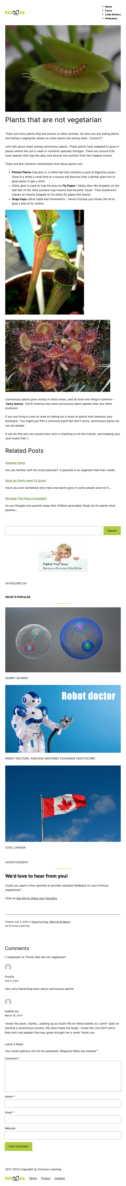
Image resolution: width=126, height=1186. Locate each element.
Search (112, 530)
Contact (59, 1178)
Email (9, 1112)
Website (10, 1128)
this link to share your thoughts (36, 898)
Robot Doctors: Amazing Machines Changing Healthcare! (50, 758)
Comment (12, 1058)
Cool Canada (15, 847)
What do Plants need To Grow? (25, 480)
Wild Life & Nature (60, 921)
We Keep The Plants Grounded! (26, 498)
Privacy (46, 1178)
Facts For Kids (40, 921)
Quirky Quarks (16, 678)
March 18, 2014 (13, 1015)
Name (10, 1096)
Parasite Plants (15, 463)
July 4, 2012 (12, 980)
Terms (33, 1178)
